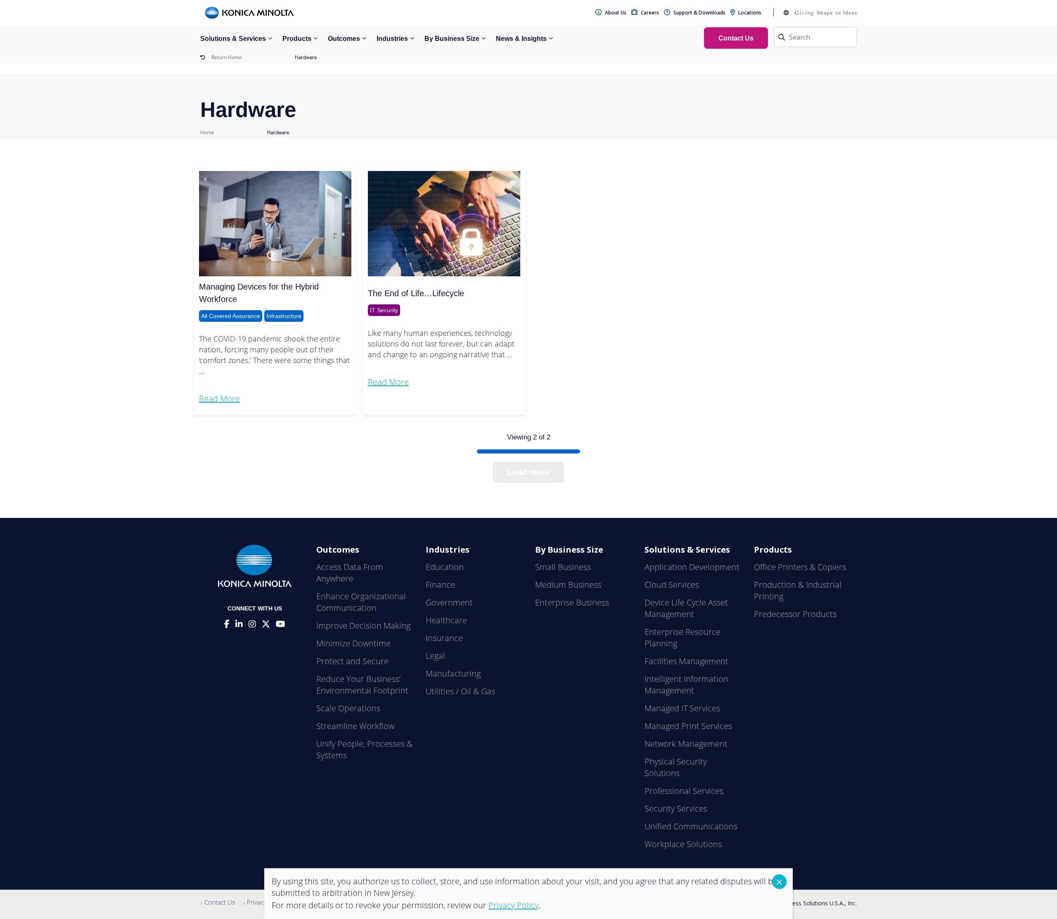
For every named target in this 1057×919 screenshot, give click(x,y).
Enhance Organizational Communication (361, 602)
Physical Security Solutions (676, 767)
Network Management (686, 743)
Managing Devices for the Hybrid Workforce (259, 293)
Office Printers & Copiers (800, 566)
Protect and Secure (352, 661)
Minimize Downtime (353, 643)
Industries (392, 38)
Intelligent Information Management (686, 684)
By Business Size (451, 38)
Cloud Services (672, 584)
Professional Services (684, 790)
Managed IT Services (682, 708)
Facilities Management (686, 661)
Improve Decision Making (363, 625)
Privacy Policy (265, 902)
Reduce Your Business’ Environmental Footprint (362, 684)
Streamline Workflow (355, 725)
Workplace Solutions (683, 844)
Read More (219, 398)
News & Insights (521, 38)
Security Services (676, 808)
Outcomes (344, 38)
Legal (435, 655)
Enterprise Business (572, 602)
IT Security (384, 310)
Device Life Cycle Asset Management (686, 608)
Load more (528, 472)
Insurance (444, 638)
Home (207, 132)
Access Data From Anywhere (349, 572)
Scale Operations (348, 708)
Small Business (563, 566)
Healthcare (446, 620)
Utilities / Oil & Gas (460, 691)
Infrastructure (283, 316)
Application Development (692, 566)
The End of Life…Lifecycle (416, 293)
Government (449, 602)
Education (445, 566)
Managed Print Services (688, 725)
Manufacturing (453, 673)
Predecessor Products (795, 614)
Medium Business (568, 584)
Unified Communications (691, 826)
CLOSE (779, 881)
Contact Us (219, 902)
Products (296, 38)
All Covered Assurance (230, 316)
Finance (440, 584)
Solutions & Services (233, 38)
